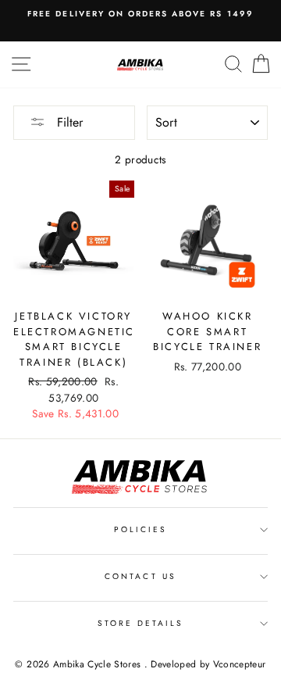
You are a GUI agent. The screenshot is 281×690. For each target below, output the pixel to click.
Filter (68, 122)
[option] (140, 14)
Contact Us (140, 576)
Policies (140, 529)
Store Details (141, 623)
